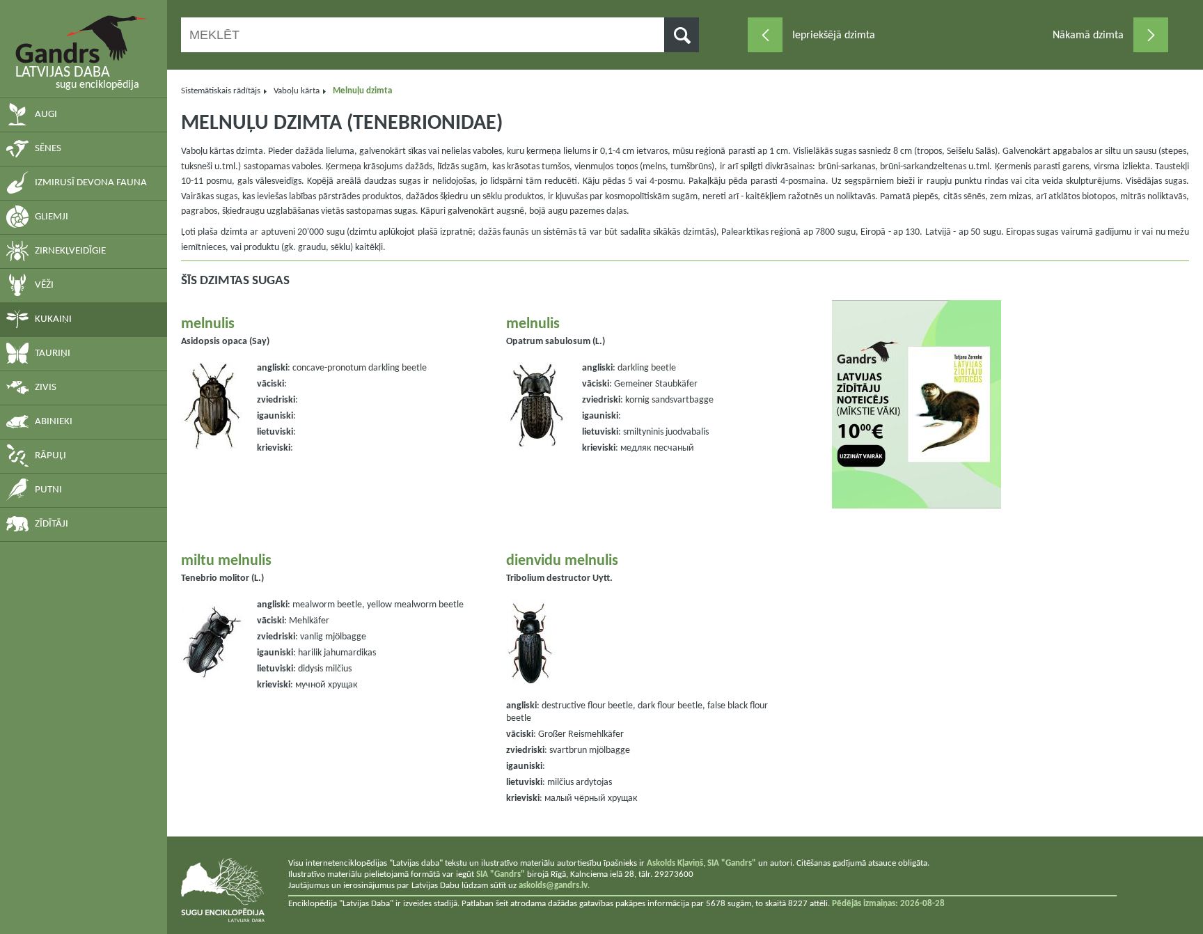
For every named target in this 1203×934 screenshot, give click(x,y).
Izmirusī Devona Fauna (91, 183)
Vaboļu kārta (297, 90)
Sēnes (48, 148)
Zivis (45, 387)
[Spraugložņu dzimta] (765, 34)
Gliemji (51, 217)
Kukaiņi (53, 319)
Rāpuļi (50, 456)
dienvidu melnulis (562, 561)
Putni (48, 490)
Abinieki (53, 422)
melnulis (208, 324)
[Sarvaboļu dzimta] (1150, 34)
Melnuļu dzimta (362, 90)
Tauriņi (52, 353)
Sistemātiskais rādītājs (220, 90)
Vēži (44, 285)
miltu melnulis (226, 561)
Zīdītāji (51, 524)
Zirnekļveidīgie (70, 251)
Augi (46, 114)
